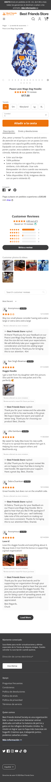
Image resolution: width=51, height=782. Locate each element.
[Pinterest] (25, 751)
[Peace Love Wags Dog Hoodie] (25, 55)
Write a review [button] (25, 247)
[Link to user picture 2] (22, 560)
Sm (13, 106)
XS (6, 106)
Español (7, 767)
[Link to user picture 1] (8, 390)
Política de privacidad (12, 700)
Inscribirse (12, 666)
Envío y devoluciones (28, 131)
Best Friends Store (27, 775)
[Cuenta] (39, 18)
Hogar (4, 25)
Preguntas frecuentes (12, 683)
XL (41, 106)
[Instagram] (12, 751)
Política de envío (10, 696)
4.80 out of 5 (32, 221)
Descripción (8, 131)
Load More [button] (25, 617)
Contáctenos (8, 687)
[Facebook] (8, 751)
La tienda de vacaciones (18, 25)
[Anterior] (3, 80)
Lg (34, 106)
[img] (8, 314)
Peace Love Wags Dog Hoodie (12, 28)
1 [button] (9, 80)
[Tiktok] (20, 751)
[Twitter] (3, 751)
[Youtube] (16, 751)
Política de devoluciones (13, 691)
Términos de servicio (12, 704)
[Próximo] (47, 80)
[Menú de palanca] (3, 18)
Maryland (24, 106)
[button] (20, 92)
